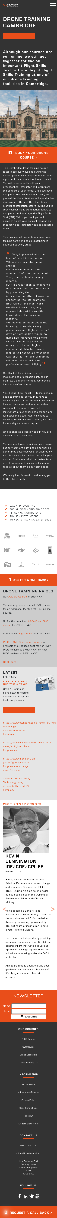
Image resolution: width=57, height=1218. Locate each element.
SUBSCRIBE (30, 1016)
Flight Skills (25, 633)
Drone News (28, 1084)
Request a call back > (29, 580)
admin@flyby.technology (28, 1153)
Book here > (11, 661)
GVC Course (28, 1046)
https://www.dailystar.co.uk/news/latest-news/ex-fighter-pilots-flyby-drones (28, 746)
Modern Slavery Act (28, 1123)
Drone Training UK (28, 1062)
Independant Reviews (28, 1092)
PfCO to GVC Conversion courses (23, 642)
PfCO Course (28, 1038)
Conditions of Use (28, 1107)
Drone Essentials (28, 1054)
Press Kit (28, 1115)
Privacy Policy (28, 1099)
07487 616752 (28, 1145)
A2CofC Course (17, 596)
